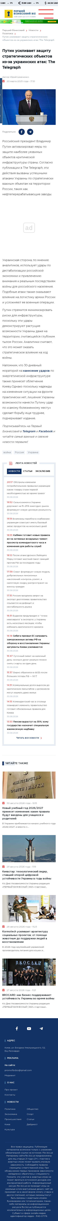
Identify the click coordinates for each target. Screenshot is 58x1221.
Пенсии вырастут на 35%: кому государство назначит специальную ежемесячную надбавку (28, 725)
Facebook (45, 431)
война (7, 452)
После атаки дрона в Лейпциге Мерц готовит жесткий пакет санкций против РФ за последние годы (28, 559)
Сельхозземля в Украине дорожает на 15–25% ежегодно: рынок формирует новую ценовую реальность (29, 506)
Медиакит (10, 1075)
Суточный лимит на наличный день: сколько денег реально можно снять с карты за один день (27, 659)
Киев (7, 1124)
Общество (32, 1109)
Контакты (10, 1095)
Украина (33, 452)
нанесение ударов (36, 371)
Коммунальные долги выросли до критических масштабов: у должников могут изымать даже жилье (28, 689)
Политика (10, 1109)
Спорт (30, 1114)
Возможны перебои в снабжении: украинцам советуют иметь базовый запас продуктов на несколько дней (28, 522)
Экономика (11, 1114)
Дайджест (32, 1124)
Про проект (11, 1090)
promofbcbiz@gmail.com (18, 1070)
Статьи (30, 1119)
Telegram (28, 431)
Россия (19, 452)
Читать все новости (27, 738)
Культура (10, 1130)
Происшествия (13, 1119)
